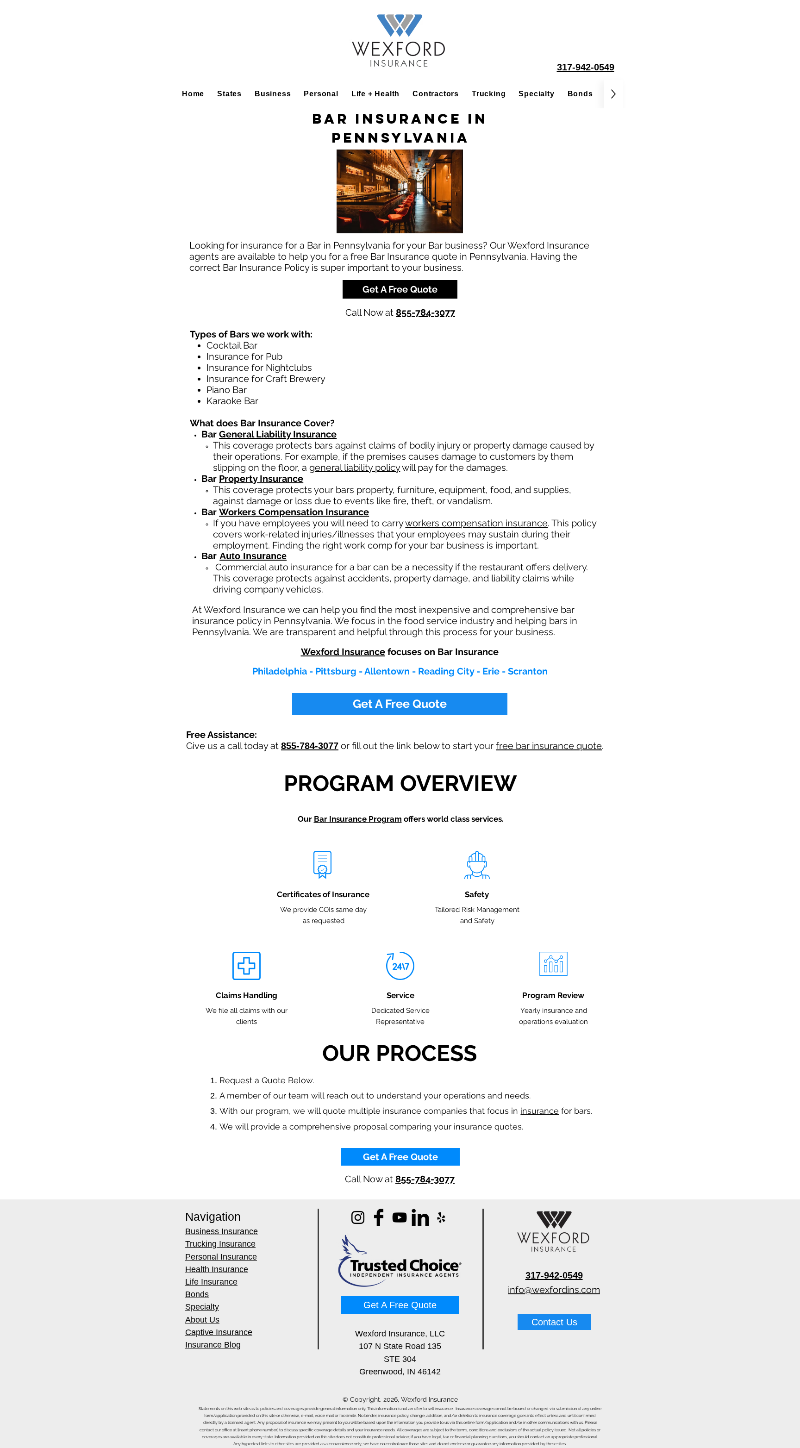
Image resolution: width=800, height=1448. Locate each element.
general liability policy (354, 467)
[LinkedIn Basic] (420, 1217)
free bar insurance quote (549, 745)
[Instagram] (358, 1217)
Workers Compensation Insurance (294, 512)
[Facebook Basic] (379, 1217)
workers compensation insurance (476, 523)
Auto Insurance (253, 556)
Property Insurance (261, 478)
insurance (539, 1111)
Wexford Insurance (343, 651)
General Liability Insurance (278, 434)
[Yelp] (441, 1217)
